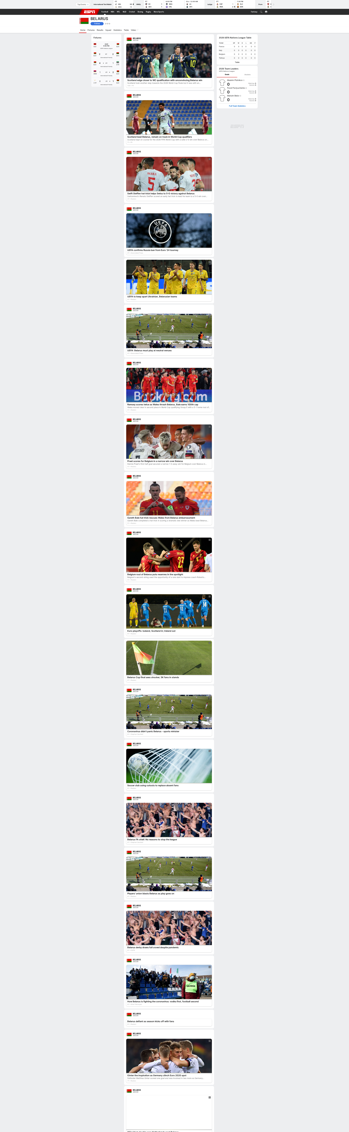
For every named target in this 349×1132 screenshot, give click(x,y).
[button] (261, 12)
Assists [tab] (247, 75)
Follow (97, 24)
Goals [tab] (227, 74)
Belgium (222, 54)
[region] (237, 50)
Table (237, 62)
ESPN (89, 12)
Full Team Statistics (237, 106)
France (221, 46)
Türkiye (222, 58)
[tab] (227, 74)
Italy (220, 50)
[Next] (273, 4)
